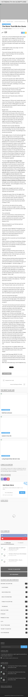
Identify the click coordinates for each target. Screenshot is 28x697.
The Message (5, 606)
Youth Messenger (6, 24)
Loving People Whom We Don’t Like (11, 459)
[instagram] (5, 479)
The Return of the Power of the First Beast (17, 553)
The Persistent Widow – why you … (16, 559)
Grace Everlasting (6, 592)
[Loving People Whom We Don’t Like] (14, 448)
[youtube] (8, 479)
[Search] (26, 2)
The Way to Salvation (6, 628)
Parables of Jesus (5, 617)
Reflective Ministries (7, 596)
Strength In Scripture (8, 28)
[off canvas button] (1, 2)
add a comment (7, 373)
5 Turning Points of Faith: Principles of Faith (17, 678)
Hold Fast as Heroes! (7, 413)
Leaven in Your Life (6, 436)
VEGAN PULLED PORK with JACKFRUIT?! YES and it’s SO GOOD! (17, 548)
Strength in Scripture (7, 601)
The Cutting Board (5, 625)
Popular (8, 542)
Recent (21, 542)
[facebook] (2, 479)
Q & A (2, 621)
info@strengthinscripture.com (11, 658)
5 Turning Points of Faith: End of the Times (16, 672)
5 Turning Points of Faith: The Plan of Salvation (17, 665)
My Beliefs (3, 613)
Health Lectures (4, 610)
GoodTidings (5, 587)
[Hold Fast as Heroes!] (14, 402)
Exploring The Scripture (6, 583)
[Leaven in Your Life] (14, 425)
